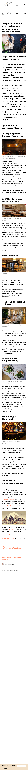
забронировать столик (12, 505)
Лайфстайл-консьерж (8, 499)
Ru (25, 5)
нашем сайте (13, 529)
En (22, 5)
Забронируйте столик (8, 538)
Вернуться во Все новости (10, 554)
